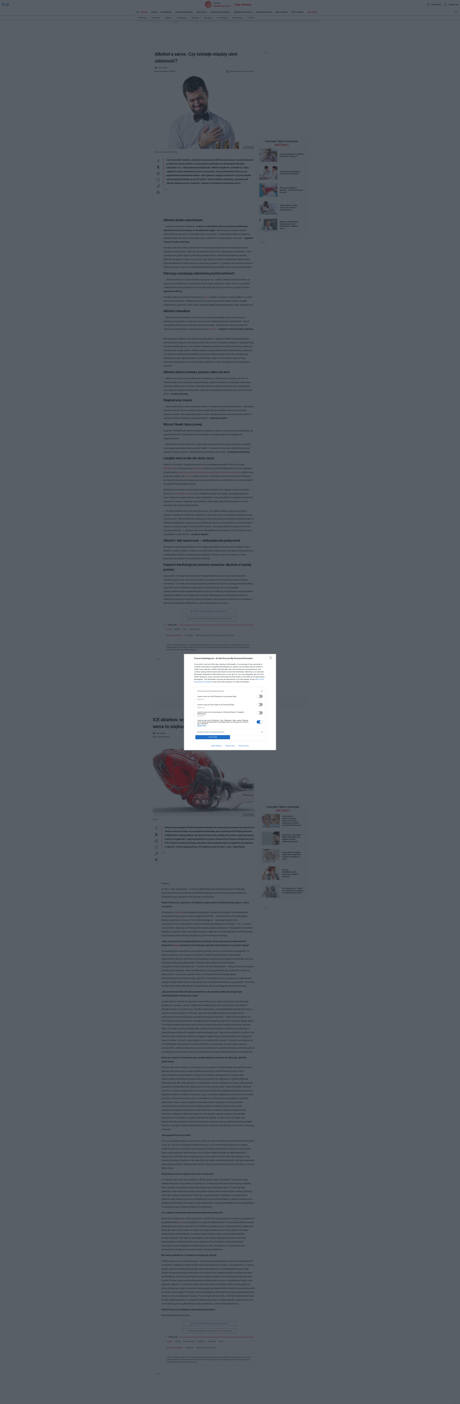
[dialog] (230, 702)
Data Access (230, 746)
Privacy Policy (243, 746)
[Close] (271, 658)
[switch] (260, 696)
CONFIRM (212, 737)
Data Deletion (216, 746)
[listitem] (230, 691)
